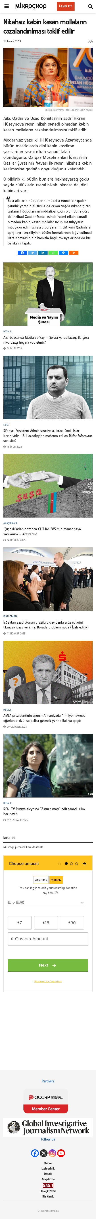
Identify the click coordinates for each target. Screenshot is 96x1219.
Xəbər (48, 1163)
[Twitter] (32, 253)
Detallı (8, 332)
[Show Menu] (6, 6)
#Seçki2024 (48, 1191)
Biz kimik (48, 1196)
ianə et (65, 6)
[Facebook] (22, 253)
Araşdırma (10, 523)
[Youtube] (61, 1153)
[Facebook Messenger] (63, 253)
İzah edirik (10, 616)
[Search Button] (90, 6)
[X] (44, 1153)
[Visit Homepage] (31, 6)
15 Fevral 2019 (12, 41)
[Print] (73, 253)
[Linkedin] (43, 253)
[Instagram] (52, 1153)
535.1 (6, 425)
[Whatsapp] (53, 253)
